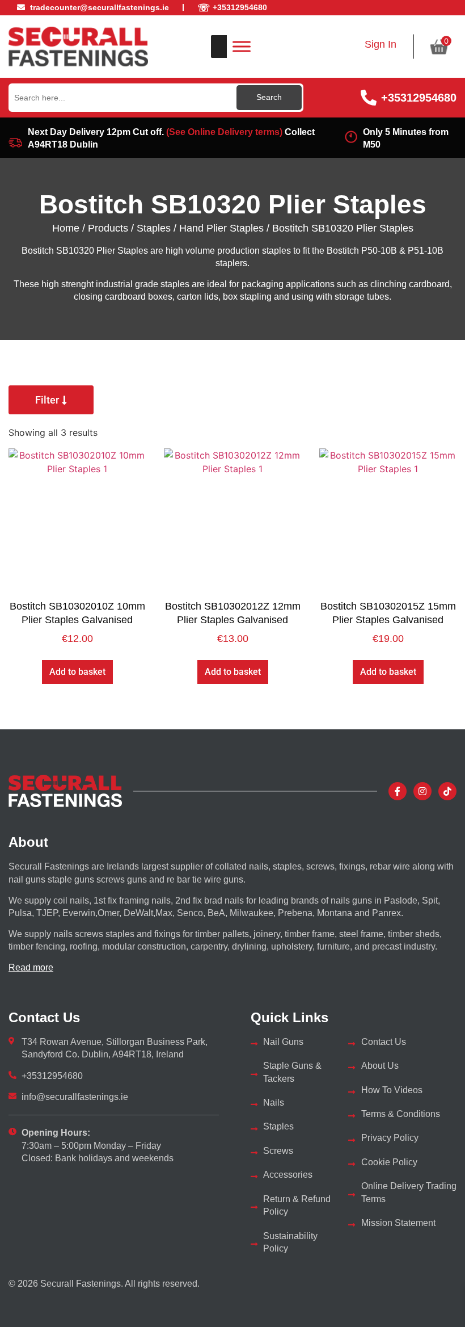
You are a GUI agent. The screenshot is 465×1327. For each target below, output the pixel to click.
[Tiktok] (447, 791)
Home (65, 228)
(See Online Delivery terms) (224, 132)
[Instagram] (422, 791)
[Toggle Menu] (241, 46)
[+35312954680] (369, 98)
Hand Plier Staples (221, 228)
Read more (31, 967)
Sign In (380, 44)
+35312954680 (418, 97)
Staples (154, 228)
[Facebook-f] (397, 791)
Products (108, 228)
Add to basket (77, 671)
